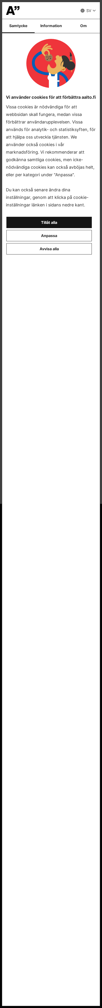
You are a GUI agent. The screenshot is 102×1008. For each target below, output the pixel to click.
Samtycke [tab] (18, 25)
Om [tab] (83, 25)
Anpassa (49, 235)
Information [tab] (51, 25)
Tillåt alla (49, 222)
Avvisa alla (49, 248)
